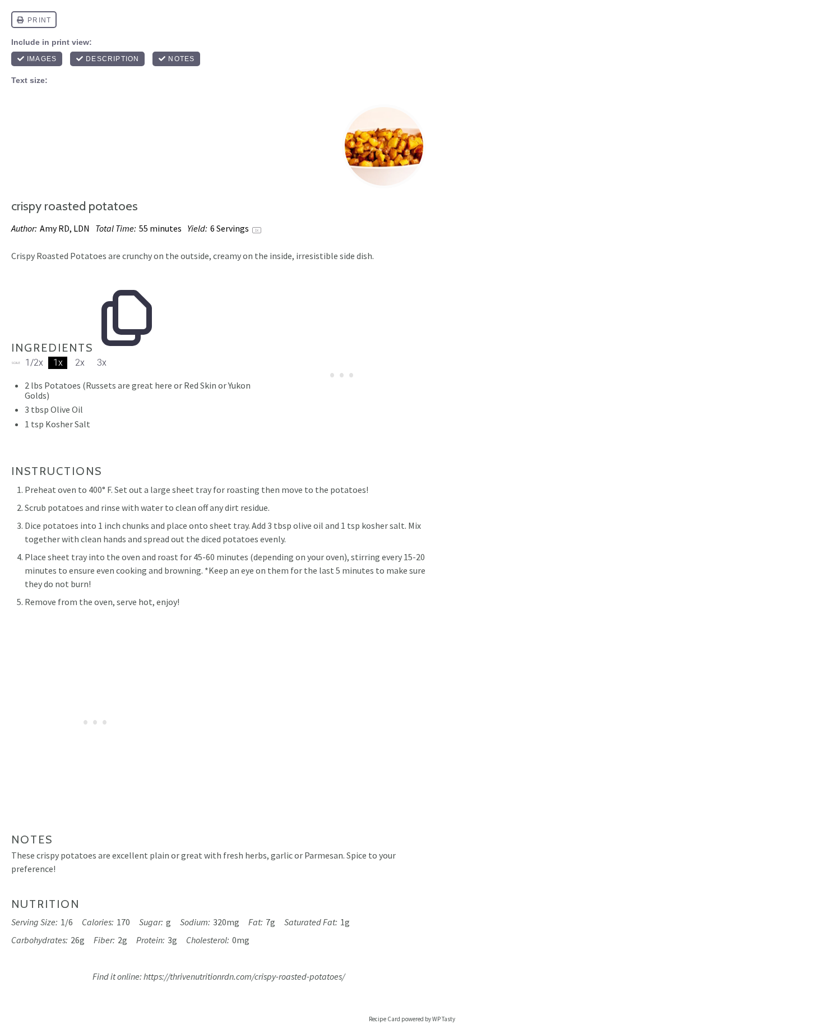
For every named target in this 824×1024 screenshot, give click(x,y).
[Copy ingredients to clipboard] (126, 291)
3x (102, 362)
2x (80, 362)
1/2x (34, 362)
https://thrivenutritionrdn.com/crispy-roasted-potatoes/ (244, 976)
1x (58, 362)
